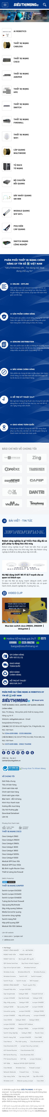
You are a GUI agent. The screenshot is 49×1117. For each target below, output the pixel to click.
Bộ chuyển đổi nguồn (26, 959)
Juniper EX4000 (38, 1002)
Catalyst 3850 (34, 1020)
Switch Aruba (21, 981)
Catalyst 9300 (39, 1011)
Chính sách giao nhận (10, 795)
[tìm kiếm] (46, 4)
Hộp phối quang (24, 1015)
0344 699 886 (11, 733)
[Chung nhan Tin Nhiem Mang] (32, 768)
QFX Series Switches (11, 963)
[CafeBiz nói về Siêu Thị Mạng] (12, 469)
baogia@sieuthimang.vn (24, 646)
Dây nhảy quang (10, 1002)
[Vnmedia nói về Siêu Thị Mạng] (12, 503)
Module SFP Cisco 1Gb (11, 861)
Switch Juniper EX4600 (12, 897)
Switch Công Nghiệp (11, 1033)
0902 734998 (25, 744)
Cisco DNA (40, 1081)
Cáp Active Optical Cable (12, 967)
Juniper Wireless (35, 1059)
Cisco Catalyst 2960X (10, 839)
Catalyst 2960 (26, 1033)
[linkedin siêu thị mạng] (23, 752)
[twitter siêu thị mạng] (9, 752)
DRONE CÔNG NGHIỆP (11, 985)
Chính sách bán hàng (10, 791)
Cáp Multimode (24, 998)
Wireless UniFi (8, 1081)
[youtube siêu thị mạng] (14, 752)
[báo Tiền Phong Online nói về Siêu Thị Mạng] (37, 503)
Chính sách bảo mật (10, 788)
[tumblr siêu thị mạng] (33, 752)
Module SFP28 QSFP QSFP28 (24, 1063)
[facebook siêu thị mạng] (4, 752)
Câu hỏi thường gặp (10, 809)
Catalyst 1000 (23, 994)
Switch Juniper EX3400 (11, 894)
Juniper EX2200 (9, 1024)
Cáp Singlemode (9, 994)
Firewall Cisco (24, 1072)
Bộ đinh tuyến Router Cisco (13, 868)
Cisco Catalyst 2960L (10, 843)
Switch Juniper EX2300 (11, 890)
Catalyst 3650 (20, 1020)
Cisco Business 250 (27, 1050)
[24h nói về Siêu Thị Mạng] (12, 491)
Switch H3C (23, 976)
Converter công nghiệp (11, 915)
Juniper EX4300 (24, 1011)
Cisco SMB (38, 1037)
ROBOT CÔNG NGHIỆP (11, 950)
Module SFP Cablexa (26, 1024)
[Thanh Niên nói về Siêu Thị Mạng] (37, 469)
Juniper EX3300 (38, 1028)
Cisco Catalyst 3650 (10, 847)
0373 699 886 (11, 744)
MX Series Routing (10, 1055)
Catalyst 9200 (8, 1007)
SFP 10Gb (7, 1063)
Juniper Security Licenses (29, 1046)
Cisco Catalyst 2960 (10, 836)
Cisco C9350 (8, 1020)
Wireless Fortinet (30, 967)
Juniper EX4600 (9, 1015)
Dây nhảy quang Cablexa (12, 908)
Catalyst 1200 (37, 998)
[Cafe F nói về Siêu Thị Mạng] (37, 480)
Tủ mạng (35, 1072)
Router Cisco (39, 1033)
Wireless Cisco (20, 1068)
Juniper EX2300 (25, 989)
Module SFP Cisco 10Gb (11, 864)
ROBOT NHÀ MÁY (25, 954)
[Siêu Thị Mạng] (26, 4)
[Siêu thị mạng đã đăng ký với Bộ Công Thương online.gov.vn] (10, 768)
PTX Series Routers (10, 1059)
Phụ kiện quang (21, 1041)
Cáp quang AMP (22, 1007)
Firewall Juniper (34, 1068)
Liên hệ (5, 816)
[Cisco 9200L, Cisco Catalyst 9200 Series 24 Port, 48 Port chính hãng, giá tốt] (24, 16)
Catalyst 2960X (9, 1028)
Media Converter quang (11, 911)
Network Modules (10, 1072)
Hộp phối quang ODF (10, 922)
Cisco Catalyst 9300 (10, 857)
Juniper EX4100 (37, 1007)
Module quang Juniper (25, 1081)
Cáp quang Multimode (11, 904)
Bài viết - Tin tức (21, 520)
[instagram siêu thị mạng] (18, 752)
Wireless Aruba (9, 972)
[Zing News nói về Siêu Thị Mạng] (37, 457)
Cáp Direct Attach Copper (30, 963)
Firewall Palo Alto (10, 989)
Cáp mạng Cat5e (9, 1076)
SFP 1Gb (23, 1059)
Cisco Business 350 (27, 1055)
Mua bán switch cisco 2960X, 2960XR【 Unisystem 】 (24, 627)
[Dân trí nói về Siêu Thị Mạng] (37, 491)
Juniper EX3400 (9, 998)
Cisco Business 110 (36, 1041)
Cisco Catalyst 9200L (10, 854)
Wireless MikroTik (24, 972)
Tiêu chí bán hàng (9, 784)
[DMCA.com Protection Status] (9, 882)
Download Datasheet (10, 813)
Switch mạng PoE (9, 919)
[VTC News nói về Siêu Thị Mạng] (12, 480)
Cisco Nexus (8, 1041)
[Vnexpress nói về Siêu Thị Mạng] (12, 457)
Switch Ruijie (8, 981)
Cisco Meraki (8, 1068)
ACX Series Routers (10, 1050)
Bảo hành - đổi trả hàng (11, 799)
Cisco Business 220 (10, 1046)
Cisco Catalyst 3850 (10, 850)
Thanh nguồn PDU (29, 985)
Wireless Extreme (10, 976)
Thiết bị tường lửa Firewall (12, 872)
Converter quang (9, 1011)
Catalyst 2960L (23, 1028)
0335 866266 (25, 733)
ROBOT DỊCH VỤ (9, 959)
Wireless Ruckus (39, 972)
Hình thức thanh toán (11, 802)
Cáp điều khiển (38, 1076)
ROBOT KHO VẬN (10, 954)
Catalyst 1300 (24, 1002)
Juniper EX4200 (25, 1037)
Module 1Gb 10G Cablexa (12, 926)
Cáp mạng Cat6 (24, 1076)
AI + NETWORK (28, 950)
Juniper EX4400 (39, 1015)
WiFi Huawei (34, 981)
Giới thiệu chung (8, 781)
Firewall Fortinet (37, 994)
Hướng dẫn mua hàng (11, 806)
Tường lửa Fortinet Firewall (13, 901)
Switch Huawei (36, 976)
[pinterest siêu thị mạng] (28, 752)
